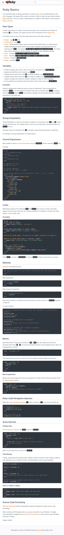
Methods (5, 266)
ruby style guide (10, 506)
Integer (6, 40)
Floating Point (8, 42)
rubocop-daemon (34, 514)
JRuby (42, 14)
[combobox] (48, 2)
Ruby (4, 16)
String (6, 44)
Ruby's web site (8, 21)
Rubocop (23, 514)
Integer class (51, 32)
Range (6, 60)
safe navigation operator (18, 402)
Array (6, 53)
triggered (11, 380)
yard (39, 530)
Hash (6, 55)
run (4, 380)
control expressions (23, 143)
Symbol (6, 58)
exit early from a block (12, 429)
